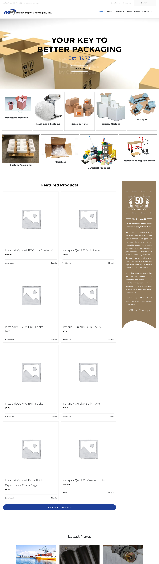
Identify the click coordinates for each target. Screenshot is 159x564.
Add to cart (10, 263)
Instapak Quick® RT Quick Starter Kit (30, 250)
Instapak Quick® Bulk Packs (82, 250)
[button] (152, 11)
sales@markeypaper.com (32, 3)
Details (54, 263)
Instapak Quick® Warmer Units (84, 480)
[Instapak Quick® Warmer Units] (88, 449)
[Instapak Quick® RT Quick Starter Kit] (31, 219)
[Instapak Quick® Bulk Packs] (88, 219)
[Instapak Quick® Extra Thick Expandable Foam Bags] (31, 449)
